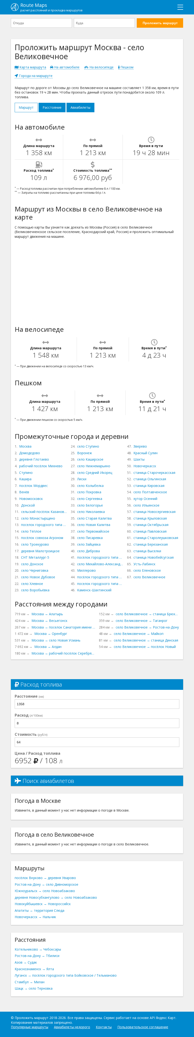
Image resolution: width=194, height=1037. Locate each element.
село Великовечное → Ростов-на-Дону (147, 627)
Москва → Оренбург (50, 633)
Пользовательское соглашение (142, 1027)
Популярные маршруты (29, 1027)
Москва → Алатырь (47, 614)
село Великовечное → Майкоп (138, 633)
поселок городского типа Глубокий (100, 583)
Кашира (25, 479)
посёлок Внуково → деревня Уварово (45, 877)
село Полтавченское (150, 492)
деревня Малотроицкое (40, 551)
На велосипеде (101, 67)
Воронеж (84, 453)
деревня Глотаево (34, 459)
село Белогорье (90, 505)
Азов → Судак (26, 962)
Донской (28, 505)
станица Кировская (148, 485)
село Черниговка (34, 570)
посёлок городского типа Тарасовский (100, 577)
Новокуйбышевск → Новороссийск (43, 904)
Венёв (24, 492)
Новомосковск (31, 498)
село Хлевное (32, 583)
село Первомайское (93, 531)
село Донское (32, 564)
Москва (25, 446)
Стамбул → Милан (29, 982)
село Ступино (88, 446)
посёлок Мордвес (33, 485)
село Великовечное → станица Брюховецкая (147, 614)
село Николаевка (91, 511)
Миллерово (86, 570)
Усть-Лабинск (144, 564)
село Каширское (90, 459)
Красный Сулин (145, 453)
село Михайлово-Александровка (100, 564)
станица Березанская (150, 544)
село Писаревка (90, 537)
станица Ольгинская (149, 479)
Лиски (81, 479)
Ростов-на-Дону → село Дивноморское (46, 884)
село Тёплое (31, 531)
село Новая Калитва (93, 524)
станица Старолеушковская (155, 537)
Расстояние (52, 107)
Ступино (26, 472)
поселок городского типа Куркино (44, 524)
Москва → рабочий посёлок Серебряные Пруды (63, 653)
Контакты (104, 1027)
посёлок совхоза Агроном (42, 537)
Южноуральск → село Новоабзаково (45, 891)
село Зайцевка (89, 544)
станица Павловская (150, 531)
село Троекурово (35, 544)
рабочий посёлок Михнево (40, 466)
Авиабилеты (80, 107)
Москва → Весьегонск (49, 620)
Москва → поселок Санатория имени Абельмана (63, 627)
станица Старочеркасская (154, 472)
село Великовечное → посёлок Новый (145, 646)
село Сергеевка (89, 498)
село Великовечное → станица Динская (146, 640)
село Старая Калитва (94, 518)
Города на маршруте (35, 75)
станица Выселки (147, 551)
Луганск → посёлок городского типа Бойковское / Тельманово (66, 975)
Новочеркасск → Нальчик (35, 917)
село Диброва (88, 551)
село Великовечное (149, 577)
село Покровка (89, 492)
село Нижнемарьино (93, 466)
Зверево (140, 446)
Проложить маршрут (160, 23)
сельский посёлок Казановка (44, 511)
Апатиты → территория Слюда (39, 910)
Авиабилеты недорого (72, 1027)
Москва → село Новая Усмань (55, 640)
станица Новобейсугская (153, 557)
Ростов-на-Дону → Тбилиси (37, 955)
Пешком (126, 67)
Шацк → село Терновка (34, 988)
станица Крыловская (150, 518)
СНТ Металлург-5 (35, 557)
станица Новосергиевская (154, 511)
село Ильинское (146, 505)
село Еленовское (147, 570)
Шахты (139, 459)
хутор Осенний (145, 498)
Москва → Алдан (48, 646)
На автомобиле (66, 67)
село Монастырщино (38, 518)
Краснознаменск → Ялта (34, 969)
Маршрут (26, 107)
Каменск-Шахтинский (94, 590)
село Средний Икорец (94, 472)
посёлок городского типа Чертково (100, 557)
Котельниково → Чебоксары (38, 949)
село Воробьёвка (35, 590)
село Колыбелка (90, 485)
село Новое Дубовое (38, 577)
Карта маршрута (32, 67)
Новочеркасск (144, 466)
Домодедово (29, 453)
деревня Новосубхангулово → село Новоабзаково (56, 897)
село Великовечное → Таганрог (142, 620)
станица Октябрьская (150, 524)
